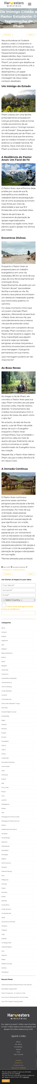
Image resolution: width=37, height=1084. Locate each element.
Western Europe (6, 963)
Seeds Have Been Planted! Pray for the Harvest (16, 984)
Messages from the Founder (10, 817)
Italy (2, 783)
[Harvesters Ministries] (14, 4)
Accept (6, 1080)
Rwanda (4, 900)
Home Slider (5, 766)
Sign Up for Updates (18, 1068)
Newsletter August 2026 (9, 989)
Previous (9, 34)
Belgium (4, 649)
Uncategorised (6, 942)
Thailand (4, 930)
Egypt (3, 720)
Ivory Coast (4, 787)
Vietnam (4, 955)
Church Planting (6, 686)
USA (2, 951)
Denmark (4, 707)
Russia (3, 896)
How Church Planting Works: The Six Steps (14, 997)
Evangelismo (7, 570)
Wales (3, 959)
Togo (3, 934)
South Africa (5, 905)
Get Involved (18, 1054)
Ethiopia (4, 728)
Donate (18, 1060)
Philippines (4, 879)
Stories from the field (8, 921)
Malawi (3, 808)
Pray (18, 1052)
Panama (4, 867)
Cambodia (4, 670)
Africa (3, 628)
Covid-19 (4, 695)
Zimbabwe (4, 972)
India (3, 770)
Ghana (3, 754)
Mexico (3, 825)
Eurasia (3, 733)
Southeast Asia (6, 913)
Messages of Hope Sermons (10, 821)
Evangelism (5, 741)
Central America (6, 682)
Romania (4, 892)
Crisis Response (6, 699)
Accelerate (18, 1047)
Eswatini (4, 724)
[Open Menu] (30, 4)
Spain (3, 917)
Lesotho (4, 800)
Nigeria (3, 859)
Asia (2, 644)
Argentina (4, 640)
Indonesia (4, 775)
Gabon (3, 749)
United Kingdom (6, 947)
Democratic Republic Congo (10, 703)
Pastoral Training (6, 871)
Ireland (3, 779)
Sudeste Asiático (19, 570)
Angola (3, 636)
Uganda (4, 938)
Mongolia (4, 833)
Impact (18, 1049)
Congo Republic (6, 691)
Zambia (3, 968)
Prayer (3, 888)
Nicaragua (4, 854)
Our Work (18, 1044)
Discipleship (5, 716)
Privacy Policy (18, 1065)
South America (6, 909)
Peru (3, 875)
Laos (2, 796)
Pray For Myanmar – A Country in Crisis (13, 993)
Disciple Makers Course (8, 712)
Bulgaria (4, 665)
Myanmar (4, 842)
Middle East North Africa (9, 829)
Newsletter (5, 850)
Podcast (4, 884)
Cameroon (4, 674)
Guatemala (5, 758)
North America (6, 863)
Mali (2, 812)
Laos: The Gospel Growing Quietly (12, 1001)
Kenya (3, 791)
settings (26, 1077)
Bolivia (3, 657)
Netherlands (5, 846)
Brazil (3, 661)
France (3, 745)
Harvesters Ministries (8, 762)
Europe (3, 737)
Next (32, 34)
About (18, 1042)
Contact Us (18, 1063)
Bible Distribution (7, 653)
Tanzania (4, 926)
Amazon (4, 632)
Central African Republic (9, 678)
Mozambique (5, 838)
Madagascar (5, 804)
